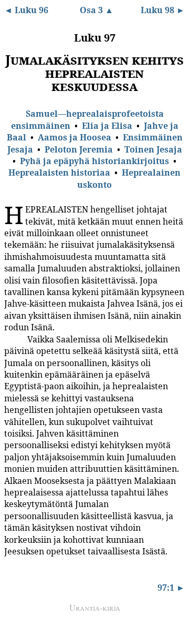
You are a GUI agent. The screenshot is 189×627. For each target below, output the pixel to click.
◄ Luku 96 (26, 10)
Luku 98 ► (163, 10)
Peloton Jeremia (79, 149)
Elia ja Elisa (107, 126)
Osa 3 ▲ (96, 10)
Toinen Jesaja (153, 149)
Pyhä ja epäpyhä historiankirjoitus (94, 161)
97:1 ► (171, 587)
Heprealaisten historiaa (59, 172)
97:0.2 (12, 339)
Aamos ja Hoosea (74, 137)
